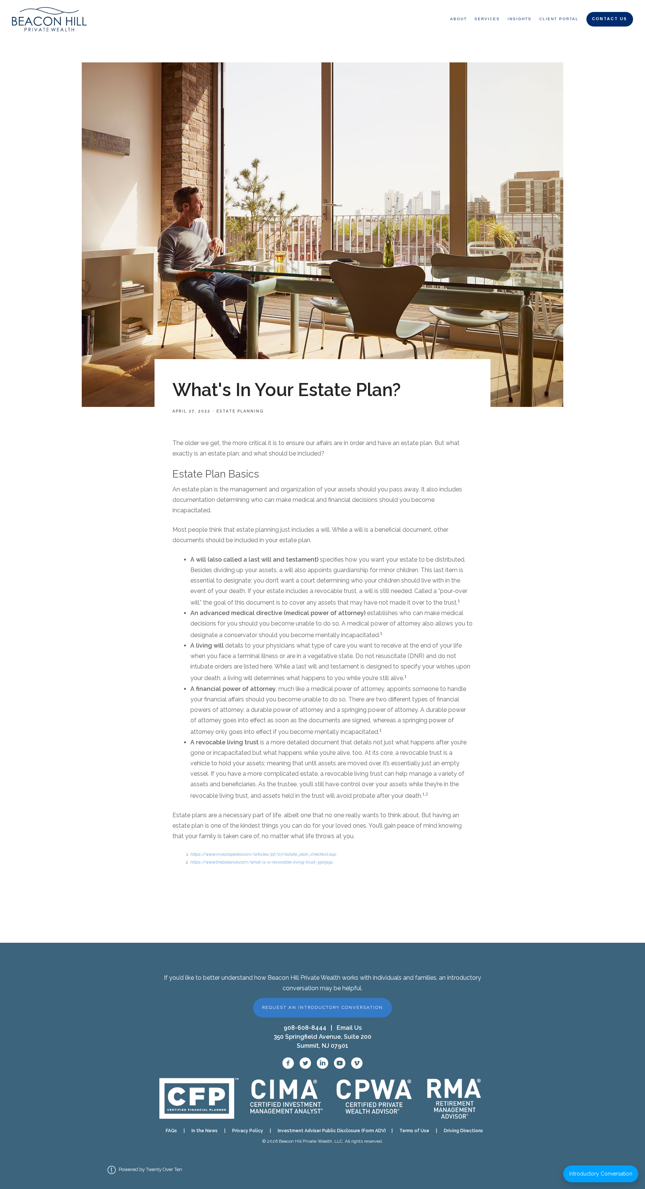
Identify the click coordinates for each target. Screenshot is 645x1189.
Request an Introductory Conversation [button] (322, 1007)
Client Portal (559, 19)
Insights (520, 19)
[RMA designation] (453, 1098)
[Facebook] (288, 1063)
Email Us (349, 1027)
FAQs (171, 1130)
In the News (204, 1130)
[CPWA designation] (374, 1098)
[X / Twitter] (305, 1063)
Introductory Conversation (600, 1174)
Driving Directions (463, 1130)
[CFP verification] (198, 1098)
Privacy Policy (247, 1130)
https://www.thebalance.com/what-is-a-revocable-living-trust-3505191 (261, 862)
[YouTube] (340, 1063)
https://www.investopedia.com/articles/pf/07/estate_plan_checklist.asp (263, 854)
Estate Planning (240, 411)
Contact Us (609, 19)
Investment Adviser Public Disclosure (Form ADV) (329, 1130)
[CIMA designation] (285, 1098)
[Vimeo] (357, 1063)
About (458, 19)
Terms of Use (414, 1130)
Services (487, 19)
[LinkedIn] (322, 1063)
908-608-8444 (305, 1027)
